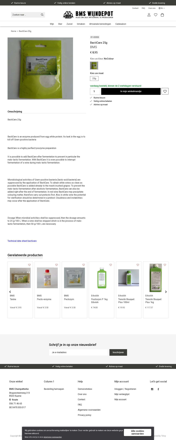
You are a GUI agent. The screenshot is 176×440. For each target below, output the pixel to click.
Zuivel (69, 24)
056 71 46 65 (15, 403)
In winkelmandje (130, 91)
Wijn (52, 24)
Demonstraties (85, 389)
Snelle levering (158, 3)
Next (163, 292)
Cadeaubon (120, 24)
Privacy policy (84, 415)
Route (14, 399)
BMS (12, 295)
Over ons (151, 8)
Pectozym (69, 299)
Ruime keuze (20, 3)
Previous (12, 292)
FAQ (143, 8)
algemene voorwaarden (53, 437)
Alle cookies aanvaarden (137, 432)
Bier (60, 24)
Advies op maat (114, 3)
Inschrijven (118, 352)
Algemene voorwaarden (89, 410)
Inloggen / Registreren (125, 389)
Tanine (13, 299)
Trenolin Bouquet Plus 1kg (153, 301)
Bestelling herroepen (54, 389)
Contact (135, 8)
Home (13, 31)
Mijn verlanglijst (121, 394)
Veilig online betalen (66, 3)
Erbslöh (95, 295)
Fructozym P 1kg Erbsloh (99, 301)
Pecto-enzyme (44, 299)
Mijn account (120, 399)
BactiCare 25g (25, 31)
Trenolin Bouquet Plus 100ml (126, 301)
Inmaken (81, 24)
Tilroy (163, 436)
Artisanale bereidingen (100, 24)
